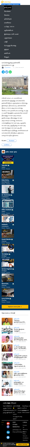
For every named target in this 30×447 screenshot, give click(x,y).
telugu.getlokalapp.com (19, 432)
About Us (25, 429)
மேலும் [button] (6, 57)
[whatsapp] (10, 72)
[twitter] (7, 72)
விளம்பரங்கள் (26, 412)
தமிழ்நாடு (5, 413)
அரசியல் (24, 408)
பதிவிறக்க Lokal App (22, 444)
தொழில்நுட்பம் (26, 406)
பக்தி (19, 406)
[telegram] (3, 72)
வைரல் (19, 412)
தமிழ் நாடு (7, 7)
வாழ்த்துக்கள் (25, 410)
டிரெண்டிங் (10, 410)
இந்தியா (20, 408)
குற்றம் (14, 419)
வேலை (9, 408)
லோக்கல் (9, 406)
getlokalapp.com (17, 429)
